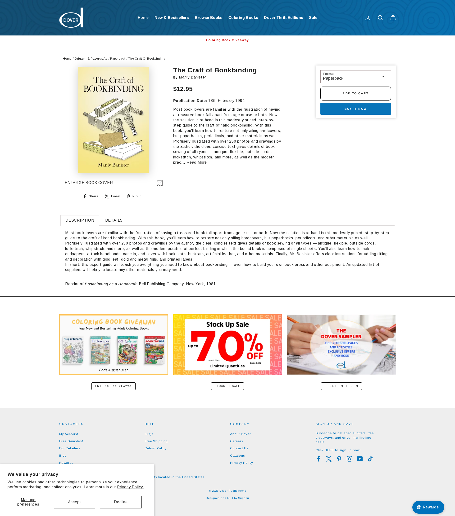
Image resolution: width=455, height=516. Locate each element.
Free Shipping (156, 441)
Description (79, 220)
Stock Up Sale (227, 386)
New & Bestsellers (172, 18)
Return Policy (156, 448)
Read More (197, 162)
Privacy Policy (241, 462)
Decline (121, 502)
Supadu (243, 498)
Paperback (117, 58)
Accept (74, 502)
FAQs (149, 434)
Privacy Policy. (130, 487)
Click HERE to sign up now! (338, 450)
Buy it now (356, 108)
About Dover (240, 434)
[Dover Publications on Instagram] (349, 459)
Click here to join (341, 386)
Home (143, 18)
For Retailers (69, 448)
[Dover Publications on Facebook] (318, 459)
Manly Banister (192, 77)
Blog (63, 455)
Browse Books (209, 18)
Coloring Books (243, 18)
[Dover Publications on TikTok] (370, 459)
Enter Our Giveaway (113, 386)
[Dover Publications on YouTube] (360, 459)
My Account (68, 434)
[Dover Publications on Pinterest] (339, 459)
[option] (227, 40)
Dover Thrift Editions (283, 18)
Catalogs (237, 455)
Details (114, 220)
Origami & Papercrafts (91, 58)
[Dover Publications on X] (329, 459)
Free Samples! (71, 441)
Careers (236, 441)
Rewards (66, 462)
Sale (313, 18)
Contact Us (239, 448)
